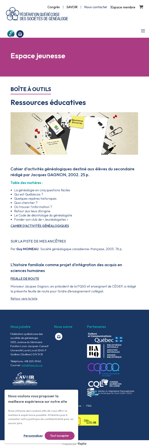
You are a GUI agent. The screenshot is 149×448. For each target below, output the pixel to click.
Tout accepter (59, 435)
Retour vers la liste (24, 298)
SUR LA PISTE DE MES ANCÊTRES (38, 241)
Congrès (53, 7)
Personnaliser (33, 435)
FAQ (88, 405)
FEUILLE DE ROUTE (25, 279)
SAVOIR (72, 7)
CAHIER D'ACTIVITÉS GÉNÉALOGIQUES (40, 226)
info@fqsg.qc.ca (32, 365)
